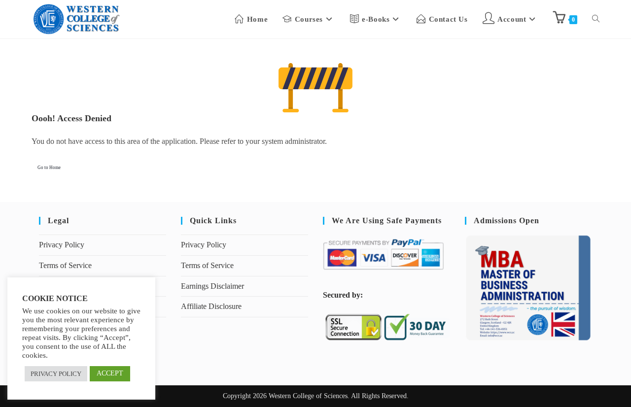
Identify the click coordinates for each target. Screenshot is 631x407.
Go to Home (49, 167)
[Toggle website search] (596, 19)
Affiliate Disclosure (211, 306)
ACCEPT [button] (110, 373)
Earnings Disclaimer (212, 286)
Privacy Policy (61, 244)
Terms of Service (65, 265)
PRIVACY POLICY (56, 373)
